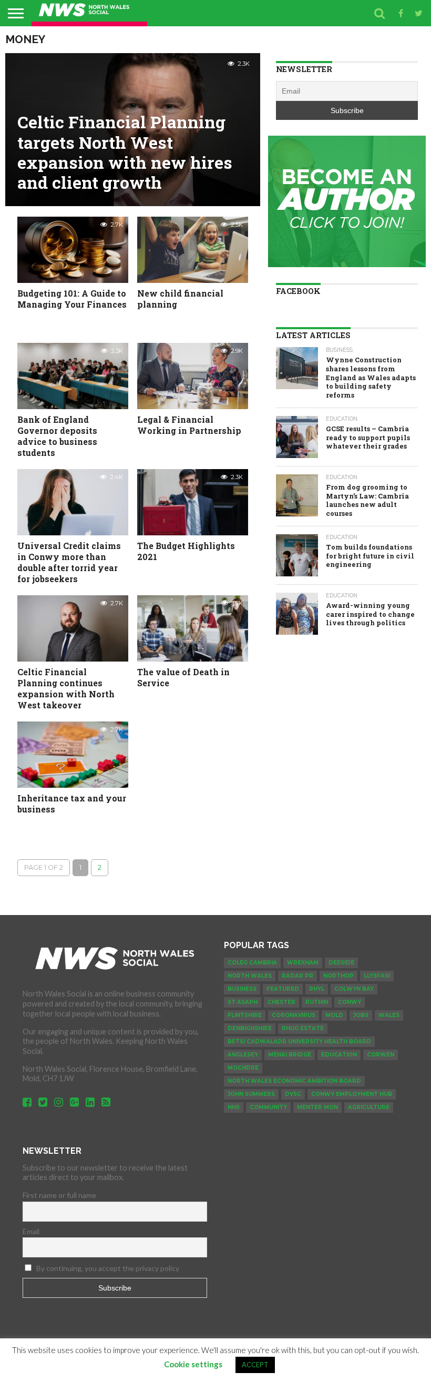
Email (31, 1231)
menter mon (317, 1107)
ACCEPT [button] (255, 1364)
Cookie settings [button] (193, 1364)
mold (334, 1015)
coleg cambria (252, 962)
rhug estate (303, 1028)
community (268, 1107)
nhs (234, 1107)
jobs (360, 1015)
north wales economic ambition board (294, 1081)
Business (242, 988)
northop (338, 975)
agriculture (368, 1107)
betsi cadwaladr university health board (299, 1041)
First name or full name (59, 1195)
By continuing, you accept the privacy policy (107, 1268)
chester (281, 1002)
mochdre (243, 1067)
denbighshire (250, 1028)
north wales (250, 975)
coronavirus (293, 1015)
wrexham (303, 962)
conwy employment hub (351, 1094)
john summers (251, 1094)
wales (388, 1015)
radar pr (297, 975)
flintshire (245, 1015)
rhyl (316, 988)
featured (282, 988)
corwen (380, 1054)
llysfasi (377, 975)
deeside (341, 962)
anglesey (243, 1054)
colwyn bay (354, 988)
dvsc (293, 1094)
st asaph (243, 1002)
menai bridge (289, 1054)
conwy (349, 1002)
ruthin (316, 1002)
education (339, 1054)
